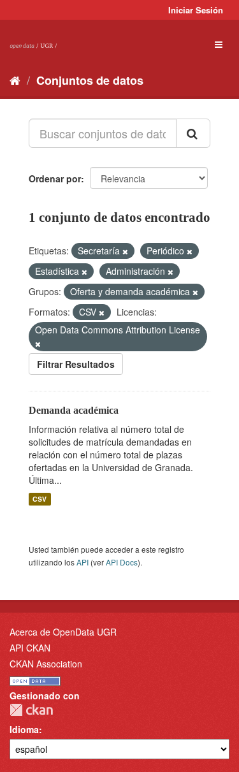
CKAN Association (46, 663)
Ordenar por (55, 178)
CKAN (31, 710)
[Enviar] (193, 133)
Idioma (24, 729)
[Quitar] (125, 251)
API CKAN (30, 647)
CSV (40, 499)
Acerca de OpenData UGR (63, 631)
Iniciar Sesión (195, 10)
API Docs (122, 562)
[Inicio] (15, 79)
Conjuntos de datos (89, 80)
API (82, 562)
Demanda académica (74, 410)
